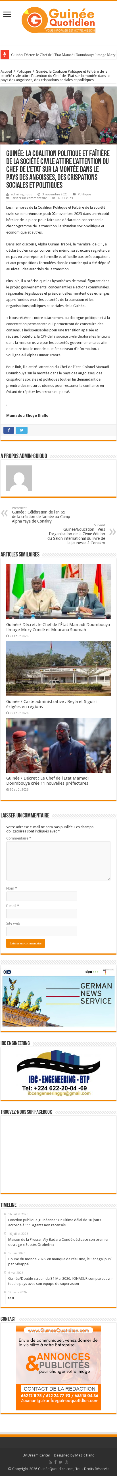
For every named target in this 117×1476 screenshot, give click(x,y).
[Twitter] (60, 1462)
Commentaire (18, 838)
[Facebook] (55, 1462)
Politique (24, 71)
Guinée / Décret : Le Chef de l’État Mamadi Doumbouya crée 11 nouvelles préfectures (47, 781)
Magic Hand (85, 1455)
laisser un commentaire (29, 198)
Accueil (6, 71)
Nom (11, 888)
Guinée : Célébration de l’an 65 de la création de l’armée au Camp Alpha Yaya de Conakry (41, 514)
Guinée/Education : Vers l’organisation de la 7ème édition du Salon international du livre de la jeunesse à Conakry (76, 534)
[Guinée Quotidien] (58, 18)
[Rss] (50, 1462)
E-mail (12, 906)
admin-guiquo (21, 194)
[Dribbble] (66, 1462)
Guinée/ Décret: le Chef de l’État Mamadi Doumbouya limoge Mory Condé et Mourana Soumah (58, 627)
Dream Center (39, 1455)
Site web (13, 923)
